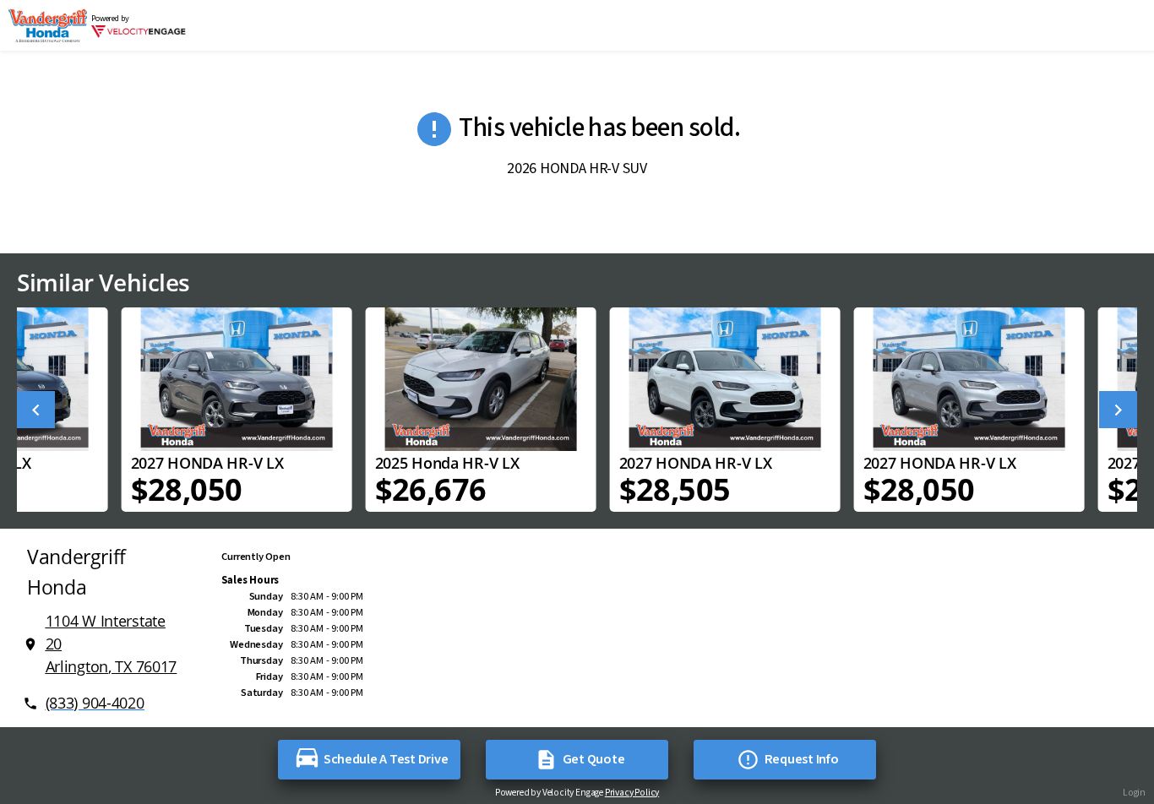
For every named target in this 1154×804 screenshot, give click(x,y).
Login (1134, 792)
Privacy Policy (632, 792)
